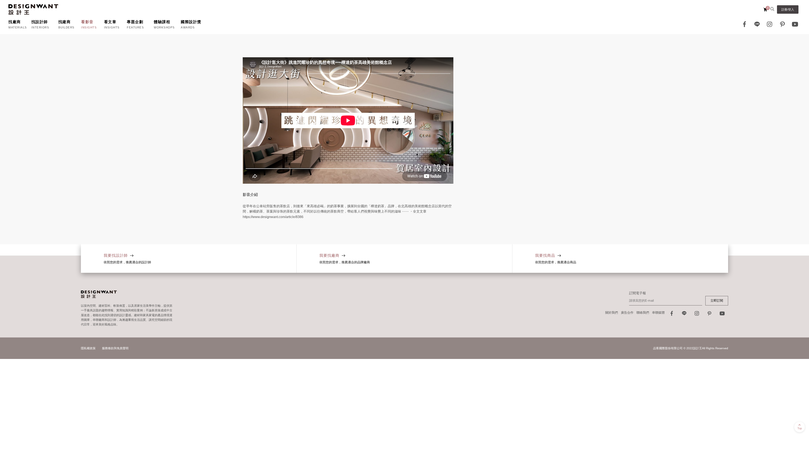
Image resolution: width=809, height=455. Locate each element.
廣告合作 (627, 312)
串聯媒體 (658, 312)
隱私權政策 (88, 348)
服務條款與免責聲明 (115, 348)
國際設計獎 (191, 22)
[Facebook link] (744, 24)
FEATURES (135, 27)
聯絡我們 (642, 312)
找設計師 (39, 22)
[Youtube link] (795, 24)
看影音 (87, 22)
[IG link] (769, 24)
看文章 (110, 22)
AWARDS (188, 27)
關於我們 (611, 312)
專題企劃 (135, 22)
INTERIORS (40, 27)
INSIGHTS (89, 27)
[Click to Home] (33, 9)
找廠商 (14, 22)
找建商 (64, 22)
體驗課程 (162, 22)
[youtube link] (722, 314)
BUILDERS (66, 27)
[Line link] (757, 24)
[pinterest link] (782, 24)
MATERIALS (17, 27)
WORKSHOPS (164, 27)
